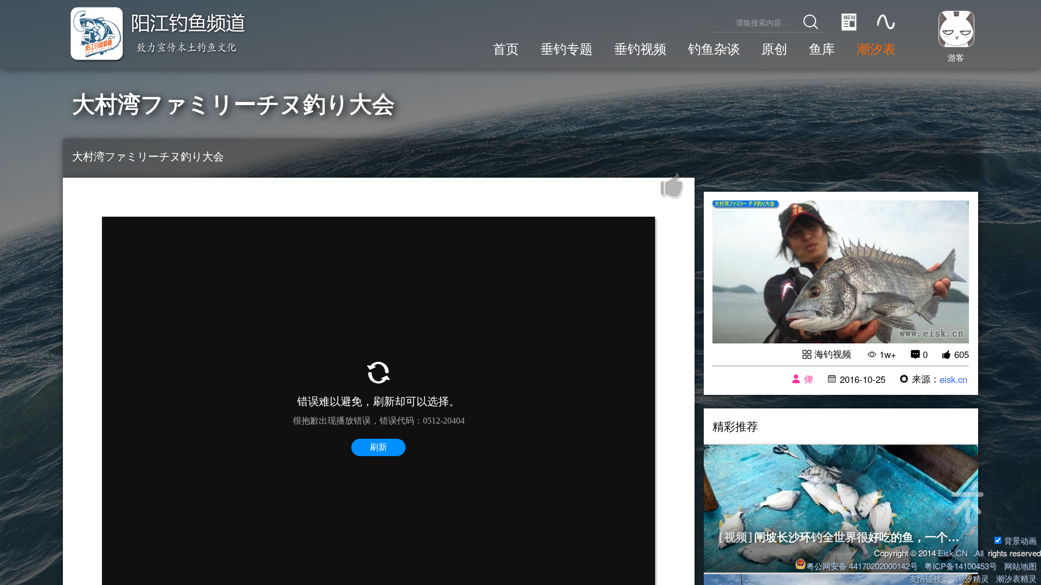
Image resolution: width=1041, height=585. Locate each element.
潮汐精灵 (972, 578)
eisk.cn (953, 379)
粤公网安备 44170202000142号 (863, 565)
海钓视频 (832, 353)
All (979, 552)
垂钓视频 (640, 48)
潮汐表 (876, 48)
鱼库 (822, 48)
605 (961, 354)
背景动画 (1020, 540)
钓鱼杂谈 (714, 48)
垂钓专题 (567, 48)
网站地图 (1020, 565)
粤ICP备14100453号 (960, 565)
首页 (506, 48)
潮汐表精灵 (1016, 578)
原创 (774, 48)
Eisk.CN (953, 552)
